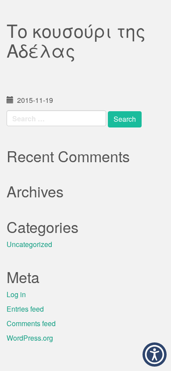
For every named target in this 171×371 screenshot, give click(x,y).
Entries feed (25, 309)
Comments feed (31, 323)
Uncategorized (29, 244)
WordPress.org (30, 338)
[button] (154, 354)
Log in (16, 294)
